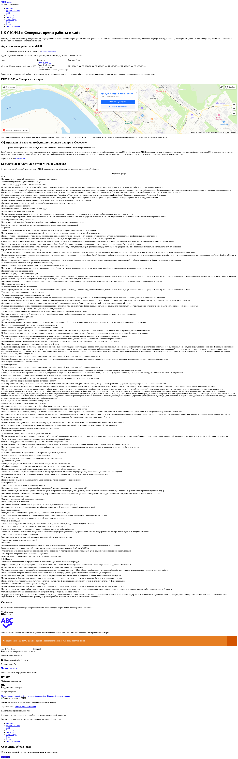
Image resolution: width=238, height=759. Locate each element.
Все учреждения (13, 26)
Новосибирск (28, 696)
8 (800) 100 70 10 (10, 668)
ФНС (8, 22)
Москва (4, 696)
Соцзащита (10, 17)
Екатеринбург (41, 696)
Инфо (8, 24)
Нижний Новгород (55, 696)
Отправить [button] (5, 757)
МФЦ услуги (6, 2)
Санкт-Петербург (15, 696)
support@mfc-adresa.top (25, 707)
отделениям (20, 158)
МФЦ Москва (14, 11)
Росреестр (10, 15)
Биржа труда (11, 20)
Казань (67, 696)
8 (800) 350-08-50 (48, 51)
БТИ (8, 13)
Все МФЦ (10, 8)
